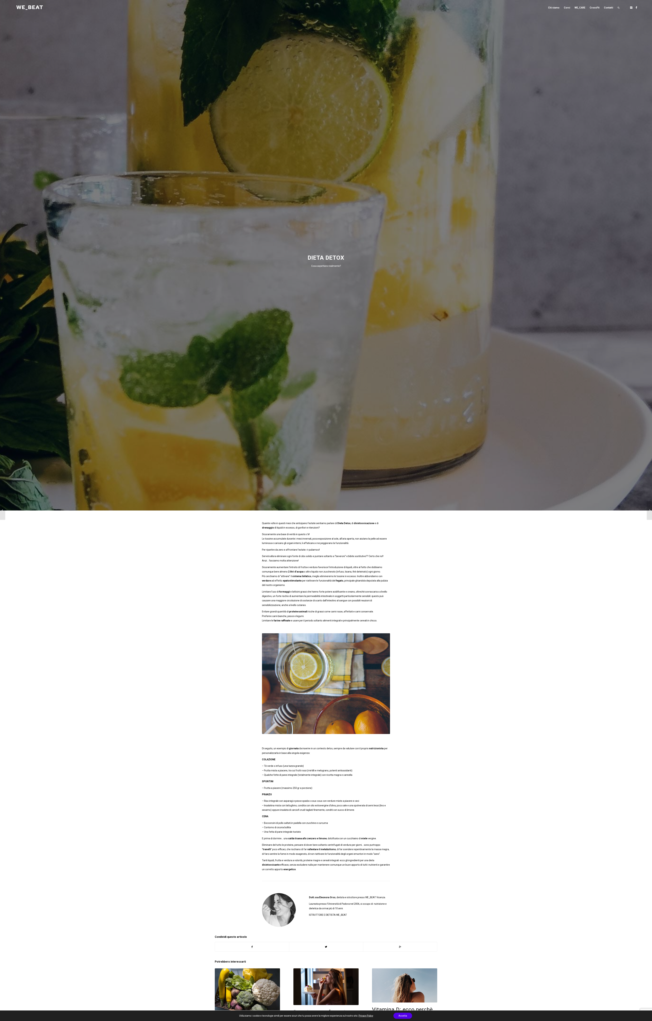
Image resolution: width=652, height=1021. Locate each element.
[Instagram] (631, 7)
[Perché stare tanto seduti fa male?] (2, 510)
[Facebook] (636, 7)
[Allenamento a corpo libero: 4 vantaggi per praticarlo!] (649, 510)
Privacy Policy (366, 1015)
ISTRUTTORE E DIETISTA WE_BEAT (328, 914)
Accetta (403, 1015)
